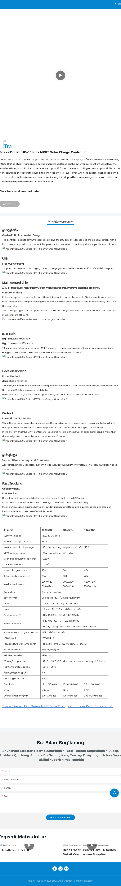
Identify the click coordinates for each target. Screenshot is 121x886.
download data (28, 191)
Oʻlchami (68, 881)
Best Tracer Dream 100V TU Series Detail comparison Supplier (89, 852)
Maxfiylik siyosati (84, 881)
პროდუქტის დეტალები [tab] (60, 221)
